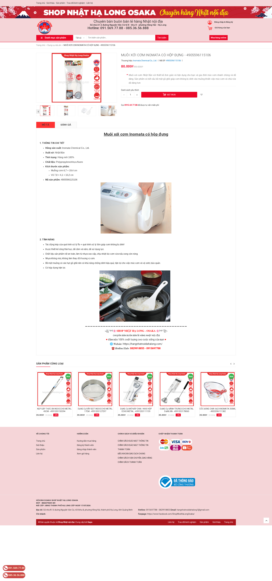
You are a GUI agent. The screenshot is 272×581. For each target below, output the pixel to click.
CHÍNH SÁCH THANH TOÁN (130, 462)
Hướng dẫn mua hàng (86, 441)
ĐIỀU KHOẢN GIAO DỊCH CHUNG (131, 453)
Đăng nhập (219, 22)
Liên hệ (89, 3)
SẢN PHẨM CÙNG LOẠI (49, 363)
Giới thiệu (50, 3)
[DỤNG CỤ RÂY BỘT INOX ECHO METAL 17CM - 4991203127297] (95, 389)
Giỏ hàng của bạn (222, 28)
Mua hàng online (218, 38)
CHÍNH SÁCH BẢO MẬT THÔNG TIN (133, 441)
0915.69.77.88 (130, 105)
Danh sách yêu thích (130, 90)
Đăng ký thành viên (85, 445)
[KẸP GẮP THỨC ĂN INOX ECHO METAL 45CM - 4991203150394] (54, 389)
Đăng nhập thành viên (86, 449)
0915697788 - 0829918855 (158, 510)
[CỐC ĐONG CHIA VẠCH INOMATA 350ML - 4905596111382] (217, 389)
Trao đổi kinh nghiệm (76, 3)
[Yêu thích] (201, 95)
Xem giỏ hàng (83, 453)
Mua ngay (42, 416)
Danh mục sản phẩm (55, 37)
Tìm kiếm (161, 37)
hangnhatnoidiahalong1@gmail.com (193, 510)
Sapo (90, 522)
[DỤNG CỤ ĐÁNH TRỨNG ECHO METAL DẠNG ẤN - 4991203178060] (177, 389)
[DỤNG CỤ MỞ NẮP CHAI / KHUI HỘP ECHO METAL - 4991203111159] (136, 389)
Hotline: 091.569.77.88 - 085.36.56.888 (118, 28)
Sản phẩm (60, 3)
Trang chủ (40, 3)
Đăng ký (229, 22)
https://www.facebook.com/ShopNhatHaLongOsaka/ (171, 514)
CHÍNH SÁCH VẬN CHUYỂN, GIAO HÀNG (135, 458)
